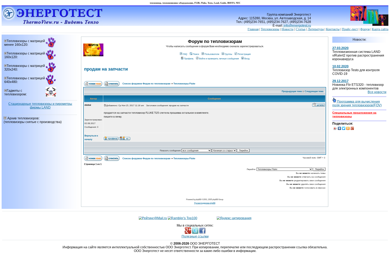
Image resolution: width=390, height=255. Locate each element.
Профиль (189, 58)
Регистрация (244, 54)
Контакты (333, 29)
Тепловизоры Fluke (184, 83)
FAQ (185, 54)
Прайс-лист (350, 29)
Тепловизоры (270, 29)
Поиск (196, 54)
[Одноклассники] (348, 128)
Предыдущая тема (292, 91)
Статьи (301, 29)
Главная (253, 29)
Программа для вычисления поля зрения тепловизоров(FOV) (357, 103)
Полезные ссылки (195, 236)
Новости (288, 29)
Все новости (377, 92)
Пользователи (212, 54)
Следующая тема (314, 91)
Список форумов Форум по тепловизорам (146, 83)
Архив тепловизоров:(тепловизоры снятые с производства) (33, 120)
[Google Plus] (352, 128)
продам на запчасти (106, 69)
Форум (365, 29)
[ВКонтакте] (339, 128)
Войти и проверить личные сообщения (219, 58)
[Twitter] (344, 128)
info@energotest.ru (297, 25)
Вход (246, 58)
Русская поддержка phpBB (204, 203)
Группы (228, 54)
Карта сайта (380, 29)
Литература (316, 29)
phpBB (198, 199)
